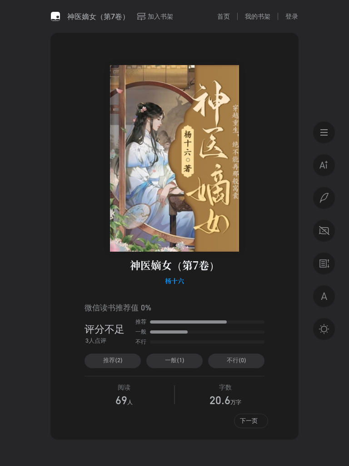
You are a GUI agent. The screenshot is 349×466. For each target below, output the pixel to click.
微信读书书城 (55, 16)
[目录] (324, 132)
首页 (223, 16)
